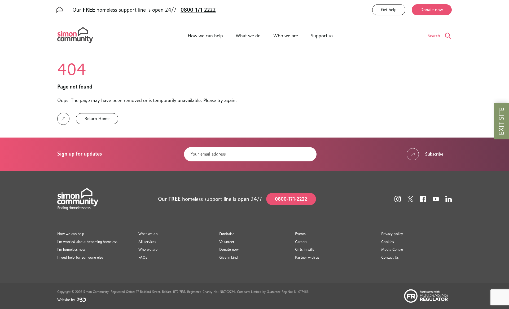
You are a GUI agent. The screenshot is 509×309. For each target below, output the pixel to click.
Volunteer (226, 241)
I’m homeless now (71, 249)
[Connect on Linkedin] (448, 199)
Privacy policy (392, 233)
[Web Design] (81, 300)
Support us (322, 35)
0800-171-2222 (198, 10)
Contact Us (390, 257)
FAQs (142, 257)
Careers (301, 241)
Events (300, 233)
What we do (248, 35)
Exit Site (501, 121)
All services (147, 241)
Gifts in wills (304, 249)
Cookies (387, 241)
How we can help (205, 35)
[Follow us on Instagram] (397, 199)
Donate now (431, 9)
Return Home (97, 118)
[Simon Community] (75, 35)
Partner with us (307, 257)
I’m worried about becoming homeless (87, 241)
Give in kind (228, 257)
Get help (389, 9)
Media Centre (392, 249)
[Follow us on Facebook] (423, 199)
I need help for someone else (80, 257)
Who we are (285, 35)
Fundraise (226, 233)
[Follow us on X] (410, 199)
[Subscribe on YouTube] (436, 199)
